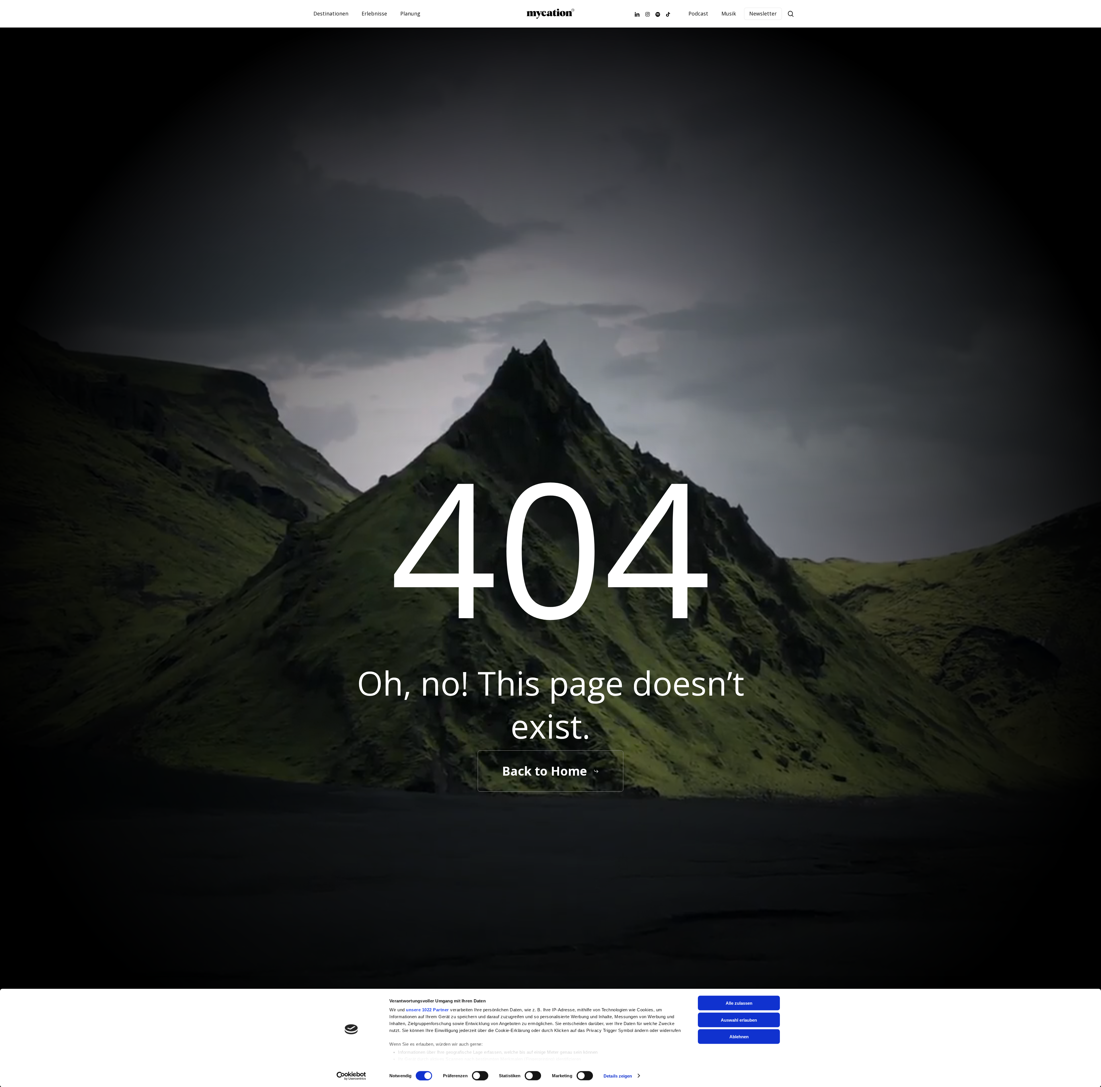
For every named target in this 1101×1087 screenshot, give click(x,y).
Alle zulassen (739, 1003)
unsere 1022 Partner (427, 1009)
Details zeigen (618, 1075)
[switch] (480, 1075)
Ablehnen (739, 1036)
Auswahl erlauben (739, 1019)
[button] (550, 771)
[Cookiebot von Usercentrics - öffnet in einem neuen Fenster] (351, 1076)
